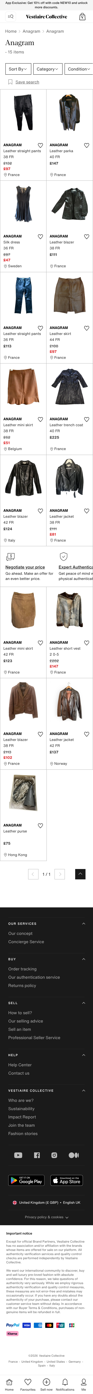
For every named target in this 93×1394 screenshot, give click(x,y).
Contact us (18, 1073)
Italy (52, 1366)
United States (56, 1362)
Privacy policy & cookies (44, 1217)
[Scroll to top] (80, 874)
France (13, 1362)
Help (13, 1055)
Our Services (22, 924)
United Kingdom (32, 1362)
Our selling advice (25, 1021)
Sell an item (19, 1029)
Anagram (31, 31)
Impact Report (22, 1117)
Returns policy (22, 985)
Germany (74, 1362)
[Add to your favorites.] (40, 145)
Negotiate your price (25, 567)
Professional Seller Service (34, 1037)
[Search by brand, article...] (10, 17)
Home (11, 31)
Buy (12, 959)
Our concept (20, 933)
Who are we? (21, 1100)
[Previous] (33, 874)
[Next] (60, 874)
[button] (82, 16)
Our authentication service (34, 977)
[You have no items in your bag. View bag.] (82, 16)
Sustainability (21, 1108)
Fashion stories (23, 1133)
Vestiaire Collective (31, 1091)
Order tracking (22, 969)
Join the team (21, 1125)
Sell (13, 1003)
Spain (42, 1366)
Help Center (20, 1065)
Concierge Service (26, 941)
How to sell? (20, 1013)
